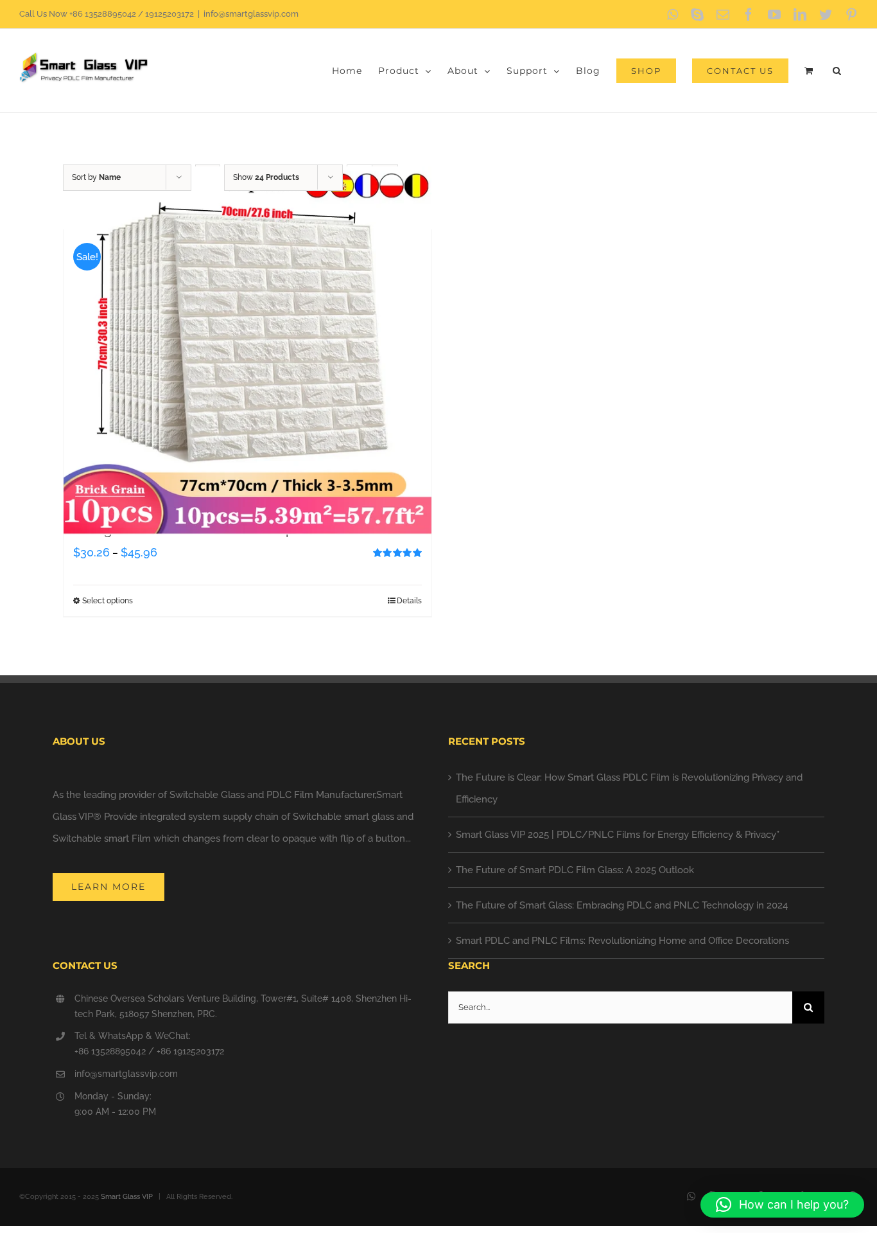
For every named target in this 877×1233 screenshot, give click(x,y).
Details (409, 600)
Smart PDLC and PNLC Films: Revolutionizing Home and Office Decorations (622, 940)
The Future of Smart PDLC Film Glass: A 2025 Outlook (575, 870)
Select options (107, 600)
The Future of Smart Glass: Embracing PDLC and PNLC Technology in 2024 (622, 905)
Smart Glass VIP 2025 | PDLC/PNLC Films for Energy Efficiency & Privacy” (617, 834)
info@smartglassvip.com (251, 14)
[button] (837, 70)
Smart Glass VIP (127, 1197)
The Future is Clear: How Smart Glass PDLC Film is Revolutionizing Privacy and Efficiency (629, 788)
